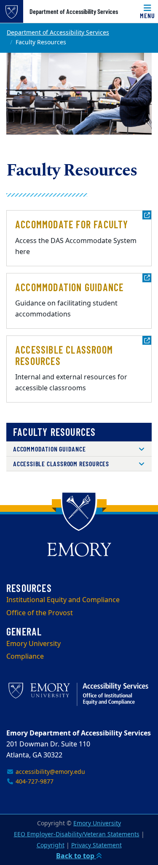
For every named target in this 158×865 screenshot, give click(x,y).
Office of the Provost (39, 613)
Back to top (76, 856)
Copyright (50, 845)
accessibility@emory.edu (49, 772)
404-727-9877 (34, 781)
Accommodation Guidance (49, 449)
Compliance (25, 656)
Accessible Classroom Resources (61, 464)
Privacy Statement (96, 845)
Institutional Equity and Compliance (63, 600)
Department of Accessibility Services (73, 11)
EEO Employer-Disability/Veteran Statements (76, 834)
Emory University (33, 644)
